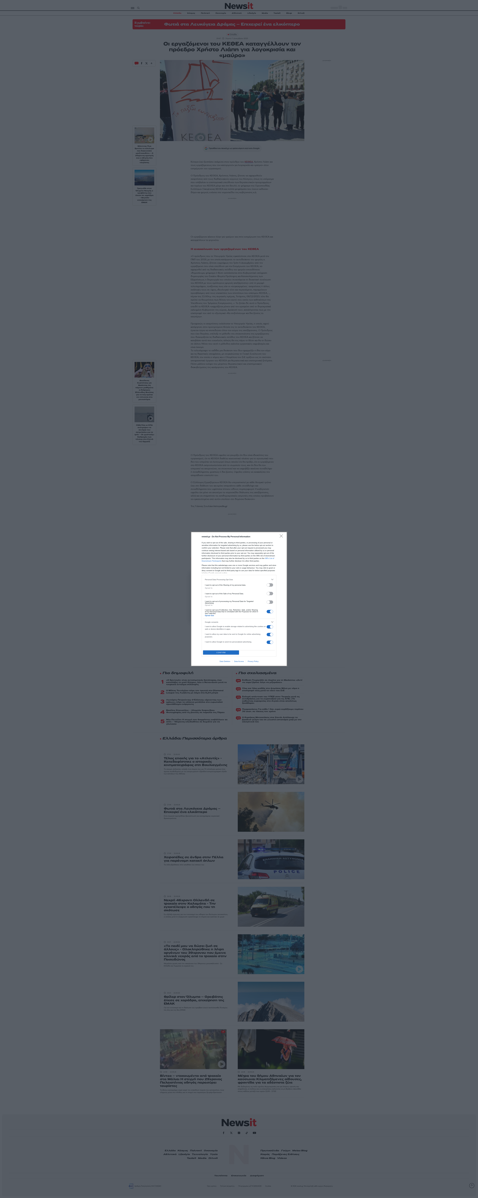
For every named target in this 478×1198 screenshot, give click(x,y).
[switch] (270, 585)
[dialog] (239, 599)
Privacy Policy (253, 661)
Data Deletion (225, 661)
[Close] (282, 536)
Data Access (239, 661)
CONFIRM (221, 652)
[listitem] (239, 579)
